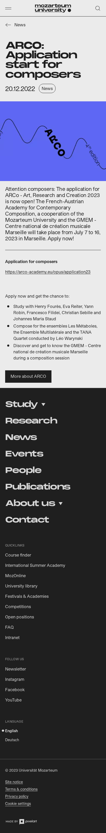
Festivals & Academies (27, 596)
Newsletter (15, 668)
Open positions (19, 616)
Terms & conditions (21, 789)
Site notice (14, 782)
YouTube (13, 699)
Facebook (15, 689)
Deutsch (12, 740)
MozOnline (15, 575)
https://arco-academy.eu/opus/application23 (48, 271)
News (19, 24)
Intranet (12, 637)
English (11, 731)
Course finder (18, 554)
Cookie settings (18, 803)
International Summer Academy (35, 565)
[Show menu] (8, 8)
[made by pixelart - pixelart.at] (21, 822)
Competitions (18, 606)
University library (21, 585)
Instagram (14, 679)
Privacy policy (16, 796)
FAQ (9, 627)
